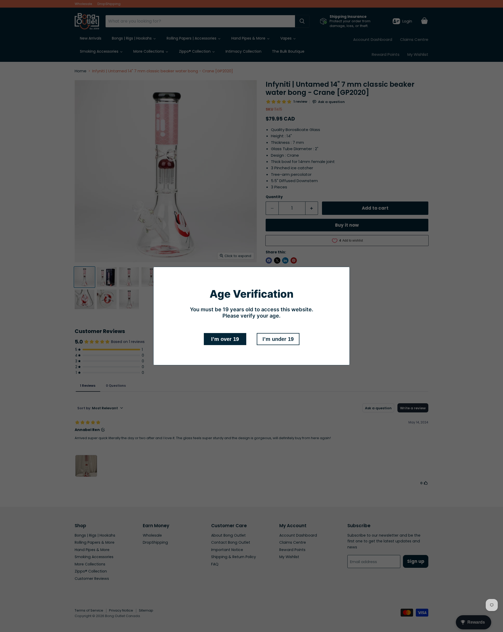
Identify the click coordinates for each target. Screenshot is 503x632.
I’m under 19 (278, 339)
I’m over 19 (225, 339)
